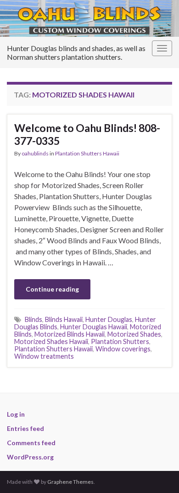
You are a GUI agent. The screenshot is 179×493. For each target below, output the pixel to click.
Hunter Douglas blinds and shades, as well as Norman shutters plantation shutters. (76, 52)
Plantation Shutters (120, 341)
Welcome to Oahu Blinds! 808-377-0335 (87, 134)
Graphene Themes (70, 481)
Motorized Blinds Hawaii (69, 334)
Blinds (33, 319)
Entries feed (25, 428)
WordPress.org (30, 457)
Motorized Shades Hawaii (51, 341)
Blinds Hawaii (64, 319)
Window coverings (123, 349)
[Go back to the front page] (89, 18)
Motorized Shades (134, 334)
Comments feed (31, 443)
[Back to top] (158, 472)
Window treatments (44, 356)
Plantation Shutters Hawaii (87, 153)
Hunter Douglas (108, 319)
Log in (16, 414)
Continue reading (52, 289)
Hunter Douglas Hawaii (93, 327)
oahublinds (35, 153)
